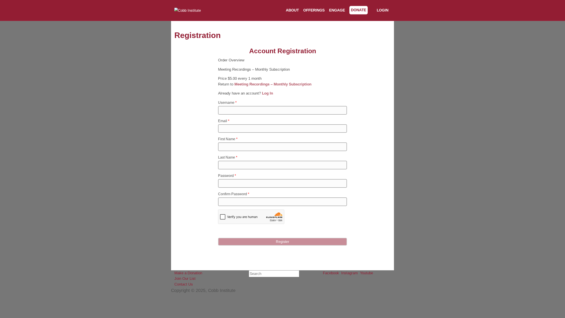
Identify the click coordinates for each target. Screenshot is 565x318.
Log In (267, 93)
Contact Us (183, 284)
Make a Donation (188, 273)
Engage (337, 10)
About (292, 10)
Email (223, 121)
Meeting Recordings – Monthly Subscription (272, 84)
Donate (358, 10)
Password (227, 176)
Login (382, 10)
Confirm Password (233, 194)
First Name (227, 139)
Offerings (314, 10)
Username (227, 102)
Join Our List (185, 278)
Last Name (227, 157)
